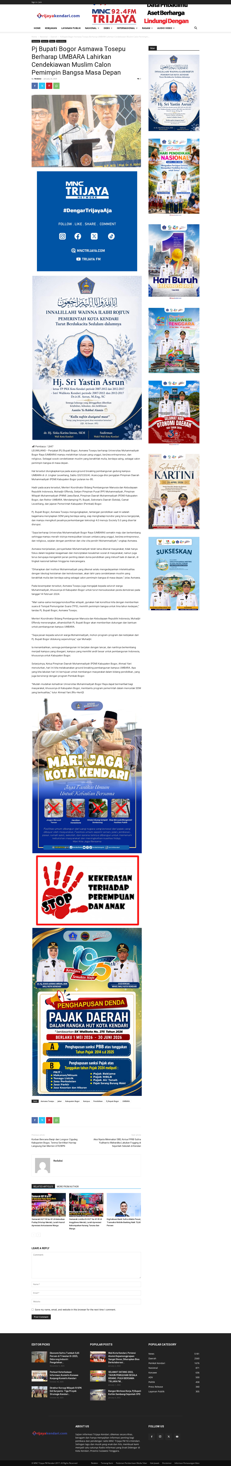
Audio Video (164, 28)
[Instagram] (160, 1436)
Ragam (146, 28)
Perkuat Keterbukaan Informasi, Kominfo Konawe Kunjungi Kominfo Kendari (64, 1375)
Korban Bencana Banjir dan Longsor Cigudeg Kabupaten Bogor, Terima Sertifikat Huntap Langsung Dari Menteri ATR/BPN (54, 1142)
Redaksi (37, 78)
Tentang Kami (107, 1463)
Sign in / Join (37, 2)
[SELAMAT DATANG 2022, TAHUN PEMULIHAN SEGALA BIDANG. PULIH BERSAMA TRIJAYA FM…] (98, 1375)
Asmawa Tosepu (47, 1101)
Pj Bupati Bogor (112, 1101)
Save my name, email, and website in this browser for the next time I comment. (75, 1309)
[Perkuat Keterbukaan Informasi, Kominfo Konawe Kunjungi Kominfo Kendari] (39, 1375)
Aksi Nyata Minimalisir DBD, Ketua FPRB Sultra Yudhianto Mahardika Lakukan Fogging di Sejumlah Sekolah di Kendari (117, 1142)
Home (37, 28)
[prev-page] (34, 1235)
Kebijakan (51, 28)
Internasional (126, 28)
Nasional (91, 28)
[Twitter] (42, 86)
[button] (195, 28)
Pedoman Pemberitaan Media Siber (131, 1463)
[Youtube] (177, 1437)
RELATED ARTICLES (43, 1186)
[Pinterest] (49, 86)
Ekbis (107, 28)
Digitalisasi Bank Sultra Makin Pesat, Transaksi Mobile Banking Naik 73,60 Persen (124, 1222)
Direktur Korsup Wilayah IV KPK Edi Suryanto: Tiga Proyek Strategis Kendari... (66, 1391)
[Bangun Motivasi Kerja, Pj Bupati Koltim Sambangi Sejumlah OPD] (98, 1394)
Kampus (86, 1101)
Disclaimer (167, 1463)
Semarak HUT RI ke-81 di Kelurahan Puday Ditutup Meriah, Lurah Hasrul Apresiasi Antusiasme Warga (48, 1222)
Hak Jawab (154, 1463)
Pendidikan (61, 41)
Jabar (60, 1101)
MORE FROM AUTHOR (68, 1186)
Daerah (54, 36)
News (52, 41)
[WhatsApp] (56, 86)
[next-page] (39, 1235)
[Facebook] (35, 86)
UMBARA (126, 1101)
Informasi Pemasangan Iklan (187, 1463)
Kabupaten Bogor (72, 1101)
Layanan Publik (71, 28)
